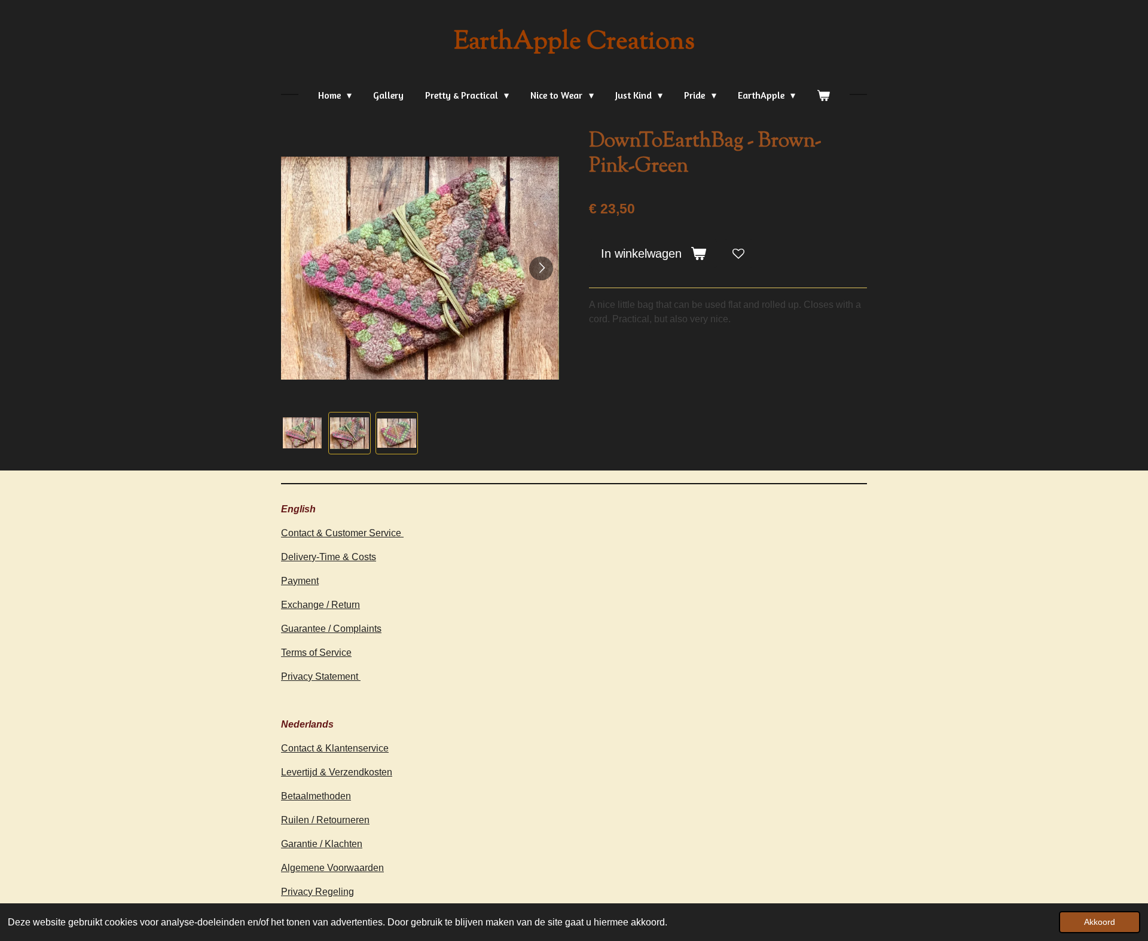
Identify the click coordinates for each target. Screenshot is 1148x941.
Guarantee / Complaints (331, 629)
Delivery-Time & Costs (328, 557)
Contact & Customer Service (342, 533)
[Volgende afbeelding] (541, 268)
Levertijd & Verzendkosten (336, 772)
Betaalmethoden (316, 796)
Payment (300, 581)
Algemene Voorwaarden (332, 868)
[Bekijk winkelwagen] (823, 95)
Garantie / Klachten (321, 844)
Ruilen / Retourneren (325, 820)
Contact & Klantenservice (335, 748)
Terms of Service (316, 652)
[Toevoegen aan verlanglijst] (738, 253)
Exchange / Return (320, 605)
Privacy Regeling (317, 892)
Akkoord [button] (1099, 922)
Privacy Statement (321, 676)
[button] (302, 433)
